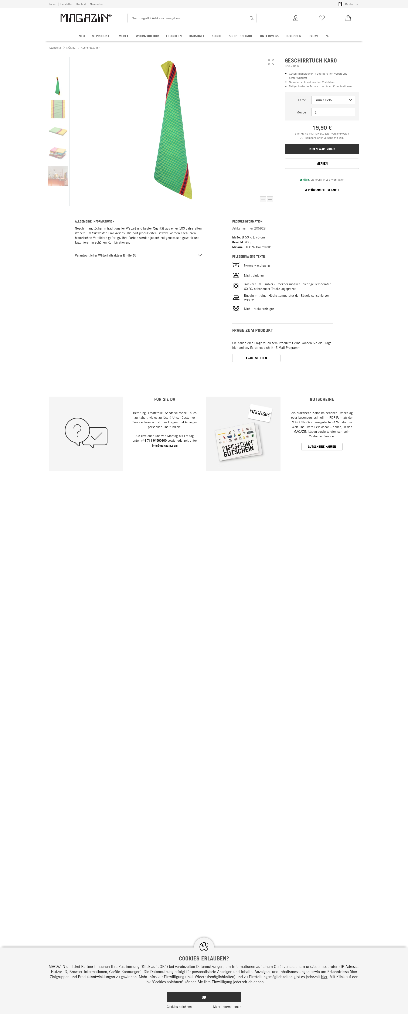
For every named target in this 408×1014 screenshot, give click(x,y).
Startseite (55, 47)
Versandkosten (340, 133)
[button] (271, 62)
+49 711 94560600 (154, 440)
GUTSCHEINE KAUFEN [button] (322, 447)
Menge (301, 112)
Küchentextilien (90, 47)
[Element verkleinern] (263, 199)
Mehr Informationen (227, 1006)
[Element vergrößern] (270, 199)
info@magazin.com (165, 446)
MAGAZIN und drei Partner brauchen (79, 966)
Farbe (302, 100)
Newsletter (96, 4)
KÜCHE (70, 47)
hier (324, 976)
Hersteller (66, 4)
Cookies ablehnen (179, 1006)
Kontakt (81, 4)
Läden (52, 4)
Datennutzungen (209, 966)
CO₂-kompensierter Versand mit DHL (322, 137)
